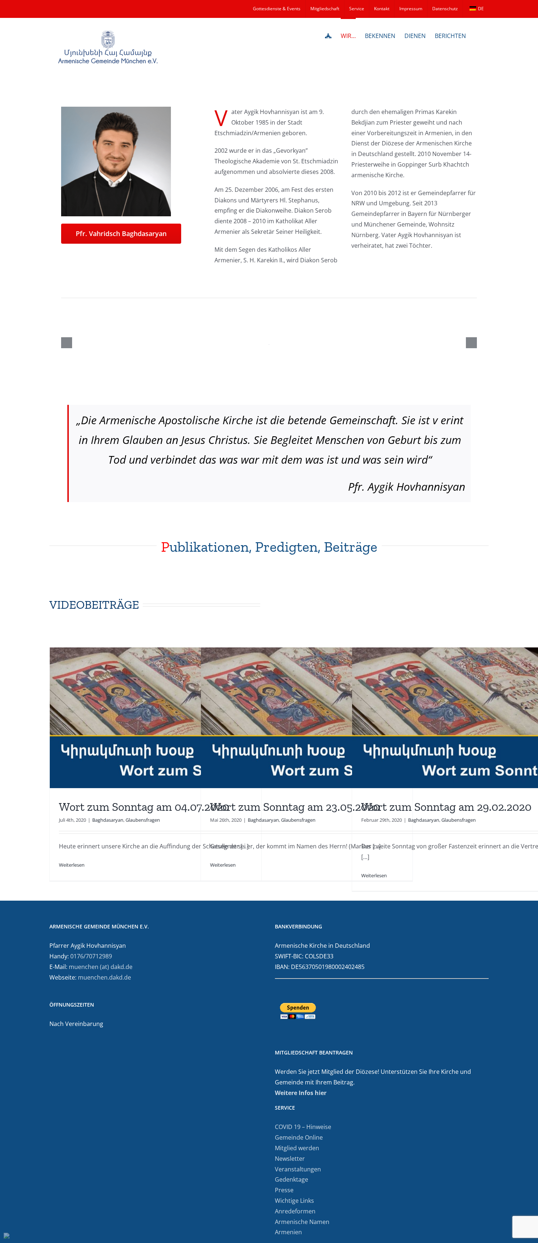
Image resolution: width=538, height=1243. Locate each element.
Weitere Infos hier (300, 1093)
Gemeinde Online (299, 1137)
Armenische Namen (302, 1222)
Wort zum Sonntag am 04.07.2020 (144, 807)
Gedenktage (291, 1179)
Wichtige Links (294, 1201)
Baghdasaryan (107, 820)
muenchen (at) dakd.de (100, 967)
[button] (477, 35)
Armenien (288, 1232)
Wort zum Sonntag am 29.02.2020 (446, 807)
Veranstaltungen (298, 1169)
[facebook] (63, 254)
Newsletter (290, 1159)
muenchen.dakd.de (104, 977)
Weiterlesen (72, 865)
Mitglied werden (297, 1148)
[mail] (75, 254)
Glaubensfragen (143, 820)
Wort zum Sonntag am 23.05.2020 (295, 807)
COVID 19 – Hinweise (303, 1127)
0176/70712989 (91, 956)
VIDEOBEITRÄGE (94, 605)
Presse (284, 1190)
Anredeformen (295, 1211)
